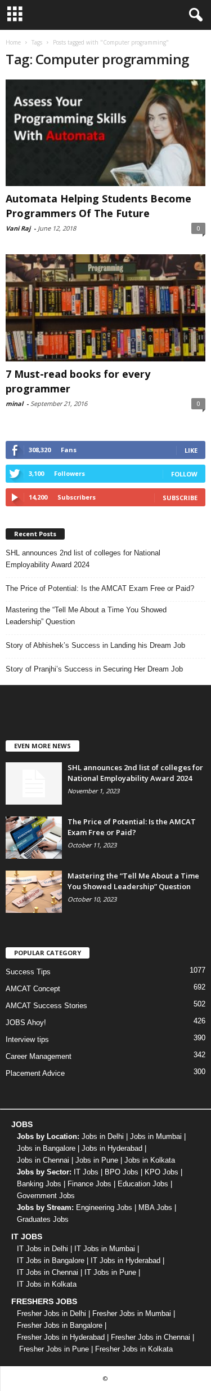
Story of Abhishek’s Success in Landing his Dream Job (95, 645)
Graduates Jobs (43, 1219)
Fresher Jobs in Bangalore (59, 1325)
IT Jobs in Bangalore (50, 1260)
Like (191, 450)
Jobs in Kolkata (149, 1160)
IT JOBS (26, 1236)
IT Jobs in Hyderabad (125, 1260)
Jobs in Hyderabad (112, 1148)
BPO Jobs (121, 1172)
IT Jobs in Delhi (42, 1248)
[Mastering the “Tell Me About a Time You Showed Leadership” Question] (34, 892)
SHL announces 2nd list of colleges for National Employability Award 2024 (83, 559)
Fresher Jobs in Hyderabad (61, 1337)
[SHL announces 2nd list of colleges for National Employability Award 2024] (34, 783)
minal (14, 403)
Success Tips (28, 972)
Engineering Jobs (104, 1207)
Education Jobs (143, 1184)
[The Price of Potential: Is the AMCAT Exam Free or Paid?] (34, 837)
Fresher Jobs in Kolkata (134, 1349)
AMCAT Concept (33, 988)
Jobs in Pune (96, 1160)
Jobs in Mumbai (156, 1136)
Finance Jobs (89, 1184)
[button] (193, 15)
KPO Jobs (161, 1172)
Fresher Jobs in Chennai (150, 1337)
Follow (184, 474)
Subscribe (180, 497)
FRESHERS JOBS (44, 1301)
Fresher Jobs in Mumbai (131, 1313)
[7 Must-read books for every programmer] (105, 307)
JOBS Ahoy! (26, 1022)
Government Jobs (46, 1195)
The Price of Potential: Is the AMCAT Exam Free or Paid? (100, 588)
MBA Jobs (155, 1207)
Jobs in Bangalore (46, 1148)
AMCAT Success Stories (46, 1005)
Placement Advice (35, 1073)
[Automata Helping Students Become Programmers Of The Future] (105, 133)
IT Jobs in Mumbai (104, 1248)
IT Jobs (86, 1172)
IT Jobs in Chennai (47, 1272)
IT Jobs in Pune (110, 1272)
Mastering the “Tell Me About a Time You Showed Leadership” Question (86, 616)
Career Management (38, 1056)
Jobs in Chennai (43, 1160)
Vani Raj (18, 228)
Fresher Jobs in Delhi (51, 1313)
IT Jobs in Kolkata (47, 1284)
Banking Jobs (39, 1184)
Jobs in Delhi (103, 1136)
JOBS (22, 1124)
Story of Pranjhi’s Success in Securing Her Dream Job (94, 669)
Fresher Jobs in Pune (54, 1349)
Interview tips (27, 1039)
